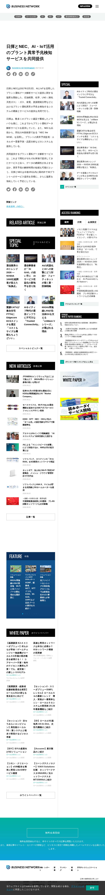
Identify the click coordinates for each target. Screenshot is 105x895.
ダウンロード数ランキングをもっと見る (79, 362)
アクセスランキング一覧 (73, 304)
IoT (58, 17)
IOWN (18, 17)
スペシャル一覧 (70, 187)
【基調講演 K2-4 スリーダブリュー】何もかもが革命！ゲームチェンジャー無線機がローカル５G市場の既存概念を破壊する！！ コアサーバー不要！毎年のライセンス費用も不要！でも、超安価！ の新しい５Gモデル (81, 344)
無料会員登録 (85, 6)
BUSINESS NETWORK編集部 (23, 68)
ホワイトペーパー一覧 (31, 795)
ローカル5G (31, 17)
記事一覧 (30, 517)
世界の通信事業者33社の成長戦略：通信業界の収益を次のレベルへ (81, 324)
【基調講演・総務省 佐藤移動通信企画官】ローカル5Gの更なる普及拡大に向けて (81, 353)
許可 (92, 888)
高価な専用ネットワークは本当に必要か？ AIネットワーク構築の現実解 (81, 336)
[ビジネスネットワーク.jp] (23, 6)
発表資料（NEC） (15, 206)
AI (43, 17)
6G (50, 17)
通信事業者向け (72, 17)
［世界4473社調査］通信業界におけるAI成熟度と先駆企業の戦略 (81, 330)
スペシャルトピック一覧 (31, 348)
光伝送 (86, 17)
